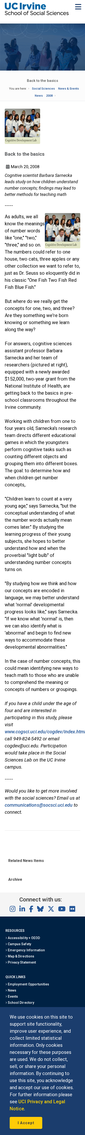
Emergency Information (26, 950)
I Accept (26, 1123)
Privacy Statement (21, 962)
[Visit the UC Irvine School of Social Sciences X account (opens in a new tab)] (51, 909)
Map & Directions (20, 956)
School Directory (20, 1002)
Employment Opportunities (28, 984)
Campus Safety (19, 944)
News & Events (68, 88)
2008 (49, 95)
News (39, 95)
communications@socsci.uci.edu (38, 805)
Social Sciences (43, 88)
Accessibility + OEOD (23, 938)
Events (12, 996)
